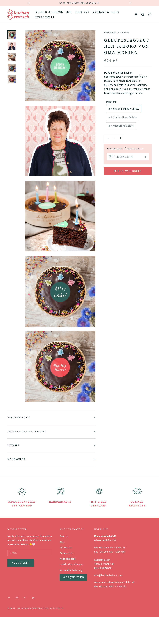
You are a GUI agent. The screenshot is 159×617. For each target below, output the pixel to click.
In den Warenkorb (128, 171)
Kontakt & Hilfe (105, 11)
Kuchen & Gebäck (49, 11)
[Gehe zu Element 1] (11, 34)
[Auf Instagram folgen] (17, 597)
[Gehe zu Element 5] (11, 79)
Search (63, 536)
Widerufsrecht (67, 558)
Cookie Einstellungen (71, 564)
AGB (62, 541)
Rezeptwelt (45, 17)
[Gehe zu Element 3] (11, 57)
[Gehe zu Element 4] (11, 68)
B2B (69, 11)
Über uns (82, 11)
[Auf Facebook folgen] (9, 597)
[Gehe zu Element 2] (11, 46)
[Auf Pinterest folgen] (25, 597)
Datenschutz (66, 553)
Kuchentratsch (116, 32)
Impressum (66, 547)
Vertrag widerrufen (73, 577)
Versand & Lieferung (71, 570)
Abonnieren (21, 562)
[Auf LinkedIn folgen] (33, 597)
